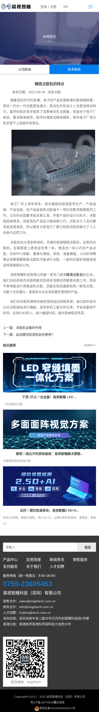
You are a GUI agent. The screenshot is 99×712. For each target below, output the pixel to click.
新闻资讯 (57, 560)
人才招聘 (57, 566)
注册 (53, 6)
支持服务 (10, 566)
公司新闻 (24, 69)
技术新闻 (74, 69)
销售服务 (80, 560)
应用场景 (33, 560)
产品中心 (10, 560)
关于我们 (33, 566)
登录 (44, 6)
